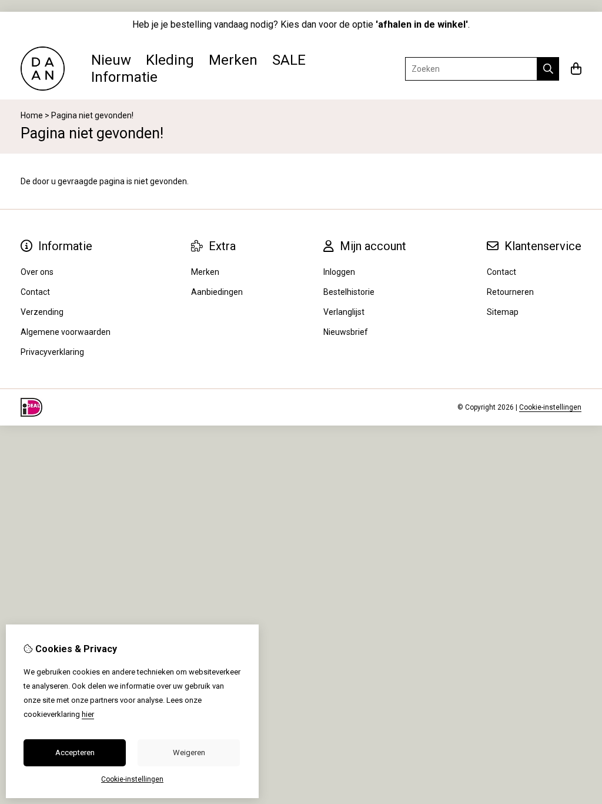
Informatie (124, 77)
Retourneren (510, 292)
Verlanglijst (343, 312)
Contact (501, 272)
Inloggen (339, 272)
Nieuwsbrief (345, 332)
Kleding (170, 60)
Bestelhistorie (348, 292)
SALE (289, 60)
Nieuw (111, 60)
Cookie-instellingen (550, 407)
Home (32, 115)
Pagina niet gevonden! (92, 115)
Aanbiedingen (217, 292)
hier (88, 714)
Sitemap (503, 312)
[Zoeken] (548, 69)
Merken (233, 60)
